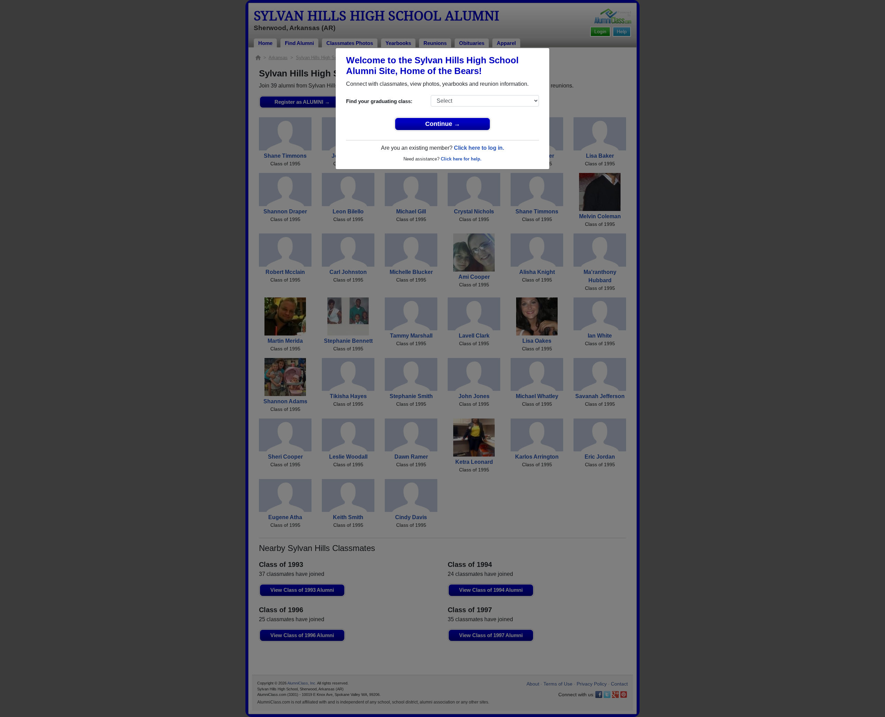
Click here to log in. (479, 148)
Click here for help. (461, 159)
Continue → (442, 123)
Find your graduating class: (379, 101)
